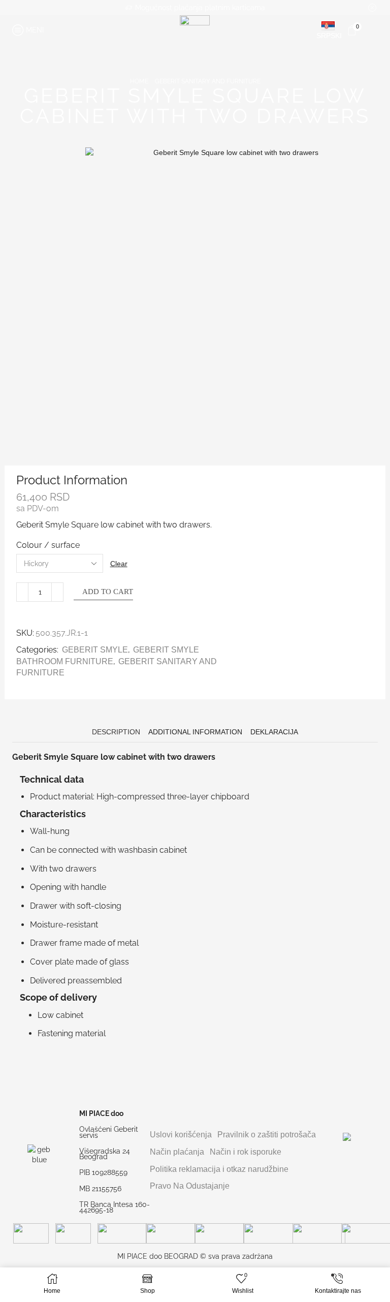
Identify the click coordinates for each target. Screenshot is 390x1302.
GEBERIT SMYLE (95, 649)
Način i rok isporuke (245, 1152)
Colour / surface (48, 545)
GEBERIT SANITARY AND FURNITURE (208, 81)
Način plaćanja (177, 1152)
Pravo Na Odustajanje (190, 1186)
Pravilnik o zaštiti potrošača (266, 1134)
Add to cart (107, 591)
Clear (118, 564)
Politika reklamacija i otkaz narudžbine (219, 1169)
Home (139, 81)
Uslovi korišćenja (181, 1134)
